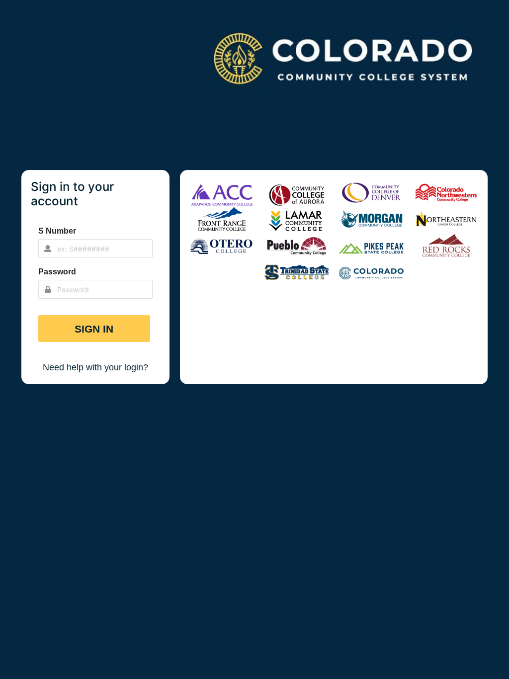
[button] (94, 328)
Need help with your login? (95, 367)
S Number (57, 231)
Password (57, 271)
